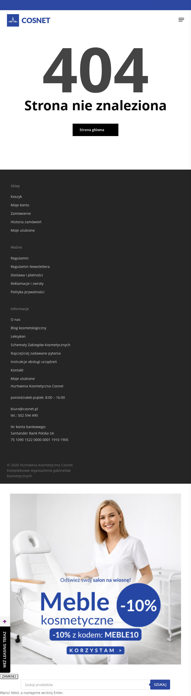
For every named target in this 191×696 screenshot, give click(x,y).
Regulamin (20, 258)
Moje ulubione (23, 230)
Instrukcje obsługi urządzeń (34, 361)
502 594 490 (28, 415)
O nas (15, 319)
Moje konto (20, 205)
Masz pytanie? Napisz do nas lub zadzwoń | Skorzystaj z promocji (96, 5)
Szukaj (160, 684)
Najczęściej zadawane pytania (36, 353)
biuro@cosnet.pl (24, 408)
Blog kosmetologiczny (28, 328)
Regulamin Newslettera (30, 266)
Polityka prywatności (28, 292)
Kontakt (17, 370)
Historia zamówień (26, 222)
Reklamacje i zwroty (27, 283)
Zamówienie (21, 213)
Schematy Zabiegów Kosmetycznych (40, 344)
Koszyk (16, 196)
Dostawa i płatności (27, 275)
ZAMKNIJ (9, 676)
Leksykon (18, 336)
